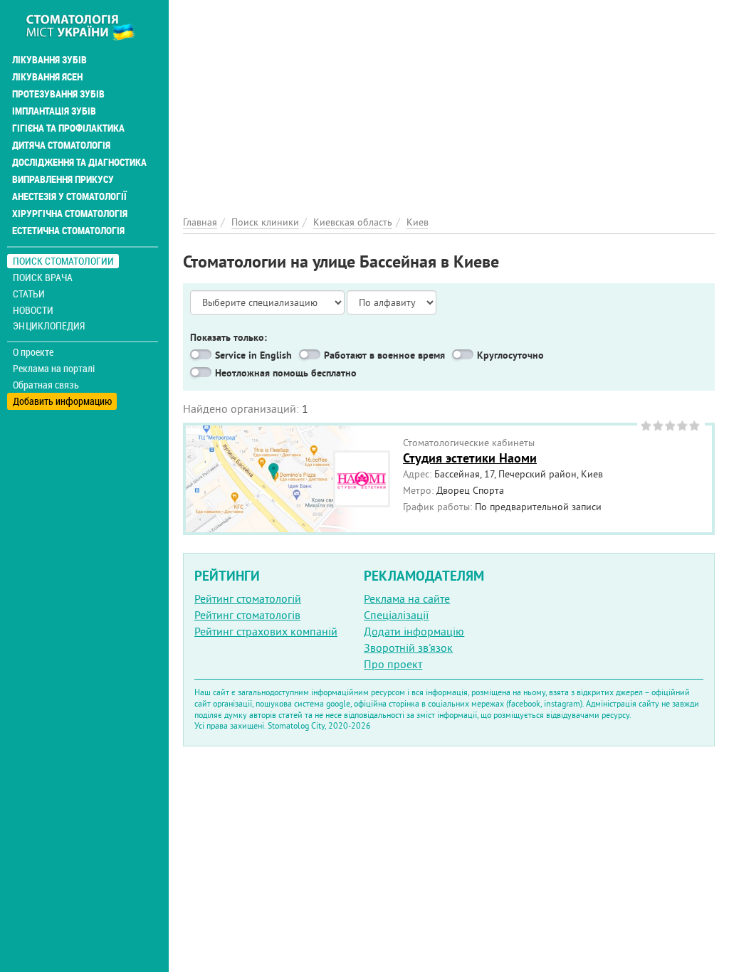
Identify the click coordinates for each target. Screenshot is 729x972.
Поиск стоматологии (63, 261)
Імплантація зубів (54, 111)
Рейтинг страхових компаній (265, 631)
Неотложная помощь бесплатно (286, 372)
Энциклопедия (49, 325)
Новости (33, 310)
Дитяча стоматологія (61, 145)
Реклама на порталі (54, 368)
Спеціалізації (396, 615)
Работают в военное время (384, 355)
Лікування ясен (47, 77)
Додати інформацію (414, 631)
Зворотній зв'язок (408, 647)
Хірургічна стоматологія (69, 213)
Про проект (393, 664)
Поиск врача (43, 277)
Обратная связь (46, 385)
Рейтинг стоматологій (247, 598)
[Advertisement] (449, 99)
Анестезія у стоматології (69, 196)
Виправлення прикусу (63, 179)
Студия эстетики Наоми (470, 458)
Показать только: (228, 337)
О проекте (33, 352)
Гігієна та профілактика (68, 128)
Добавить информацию (62, 401)
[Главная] (88, 26)
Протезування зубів (58, 94)
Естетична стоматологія (68, 230)
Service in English (253, 355)
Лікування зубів (49, 59)
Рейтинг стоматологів (247, 615)
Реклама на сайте (407, 598)
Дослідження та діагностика (79, 162)
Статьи (29, 293)
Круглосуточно (510, 355)
